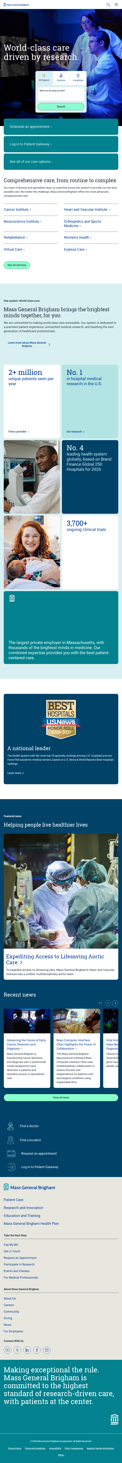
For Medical (21, 1277)
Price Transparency (74, 1448)
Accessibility (55, 1448)
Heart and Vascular (85, 209)
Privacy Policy (14, 1448)
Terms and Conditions (35, 1448)
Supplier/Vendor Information (100, 1448)
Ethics (61, 1455)
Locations (78, 80)
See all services (16, 265)
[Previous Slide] (108, 1003)
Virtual (13, 249)
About (10, 1298)
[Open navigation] (116, 4)
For (13, 1331)
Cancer (16, 209)
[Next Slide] (115, 1003)
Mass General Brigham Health (31, 1224)
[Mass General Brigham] (16, 4)
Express (74, 249)
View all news (61, 1097)
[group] (27, 1048)
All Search (44, 80)
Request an (20, 1258)
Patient (13, 1200)
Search (61, 106)
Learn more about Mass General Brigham (27, 344)
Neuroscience (21, 221)
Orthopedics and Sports (82, 223)
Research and (23, 1208)
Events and (16, 1271)
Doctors (61, 80)
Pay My (11, 1244)
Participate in (19, 1264)
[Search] (108, 4)
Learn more (14, 773)
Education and (22, 1216)
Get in (12, 1251)
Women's (76, 237)
